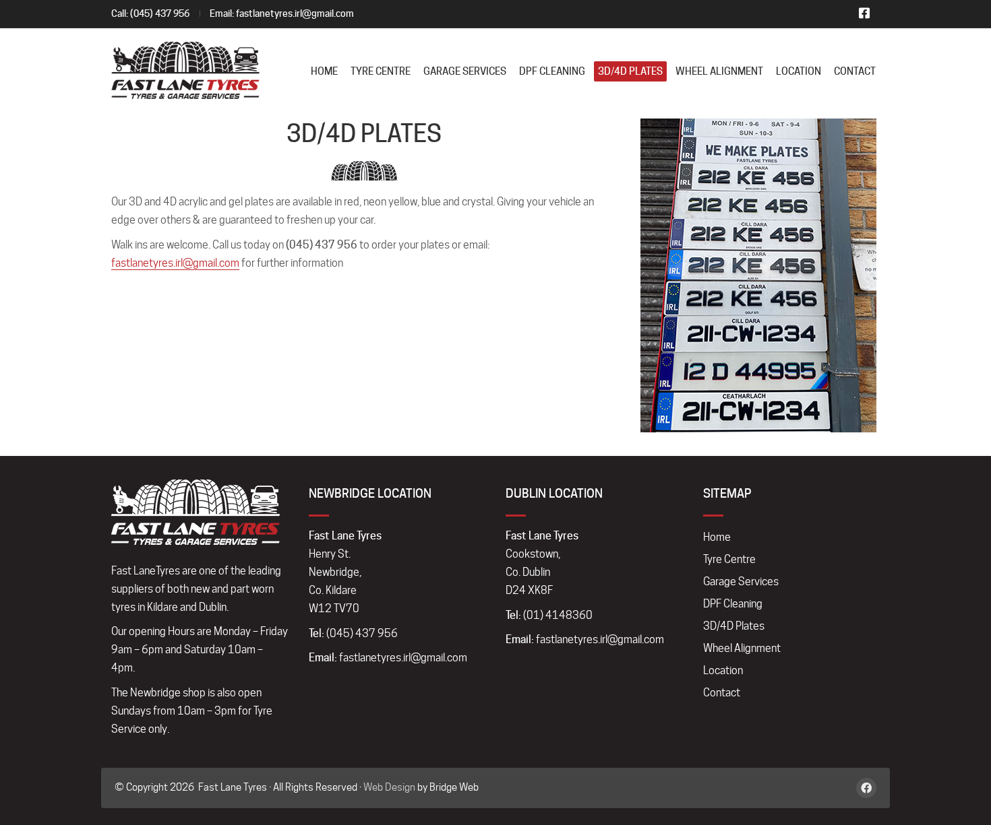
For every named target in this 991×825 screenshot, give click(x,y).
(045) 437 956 (159, 13)
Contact (721, 692)
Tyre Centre (729, 559)
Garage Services (741, 581)
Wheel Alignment (742, 648)
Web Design (389, 787)
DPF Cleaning (732, 603)
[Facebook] (866, 788)
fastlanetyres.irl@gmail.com (295, 13)
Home (717, 537)
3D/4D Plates (733, 626)
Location (723, 670)
